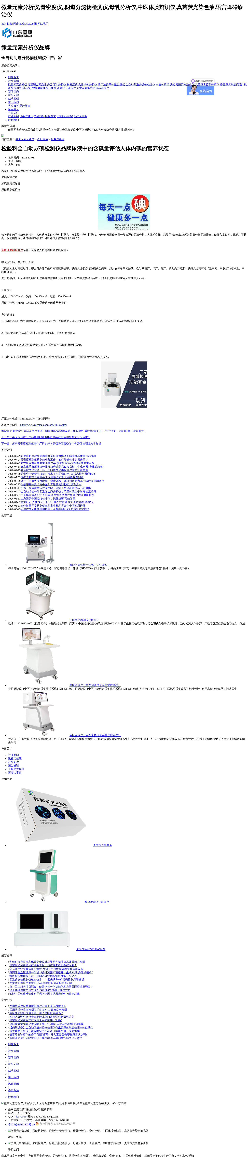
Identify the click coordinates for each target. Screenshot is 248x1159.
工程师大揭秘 (65, 116)
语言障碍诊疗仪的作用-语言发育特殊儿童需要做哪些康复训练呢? (48, 1034)
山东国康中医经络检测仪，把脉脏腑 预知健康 (48, 498)
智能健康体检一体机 (44, 88)
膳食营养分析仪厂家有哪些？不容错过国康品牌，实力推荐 (44, 1031)
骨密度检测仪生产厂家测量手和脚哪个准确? (35, 1020)
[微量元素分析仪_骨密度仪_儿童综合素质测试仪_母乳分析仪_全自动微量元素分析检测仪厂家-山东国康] (17, 38)
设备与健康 (26, 116)
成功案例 (13, 98)
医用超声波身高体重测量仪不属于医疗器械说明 (37, 1006)
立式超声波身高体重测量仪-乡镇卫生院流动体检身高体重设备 (57, 463)
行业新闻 (13, 116)
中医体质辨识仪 (165, 84)
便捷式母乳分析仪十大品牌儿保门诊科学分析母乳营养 (41, 1016)
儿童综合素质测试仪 (40, 84)
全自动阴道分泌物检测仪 (140, 84)
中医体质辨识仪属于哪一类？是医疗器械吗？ (36, 1013)
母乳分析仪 (59, 84)
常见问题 (13, 95)
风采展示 (13, 109)
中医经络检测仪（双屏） (84, 619)
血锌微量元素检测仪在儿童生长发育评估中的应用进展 (53, 505)
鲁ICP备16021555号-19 (21, 1124)
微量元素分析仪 (17, 84)
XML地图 (31, 23)
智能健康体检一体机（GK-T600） (90, 564)
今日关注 (13, 112)
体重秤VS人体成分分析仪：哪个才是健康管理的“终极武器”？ (57, 502)
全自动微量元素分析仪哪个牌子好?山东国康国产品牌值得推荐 (46, 1023)
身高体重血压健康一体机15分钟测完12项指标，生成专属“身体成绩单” (62, 466)
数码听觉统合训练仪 (97, 901)
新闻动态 (13, 91)
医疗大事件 (80, 116)
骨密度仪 (72, 84)
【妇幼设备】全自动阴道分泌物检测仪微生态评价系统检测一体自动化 (51, 1027)
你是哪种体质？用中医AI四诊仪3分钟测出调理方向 (51, 484)
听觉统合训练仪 (66, 88)
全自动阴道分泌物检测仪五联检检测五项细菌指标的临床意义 (45, 1038)
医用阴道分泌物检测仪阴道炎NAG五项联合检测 (38, 1009)
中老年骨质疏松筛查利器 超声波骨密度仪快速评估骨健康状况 (57, 495)
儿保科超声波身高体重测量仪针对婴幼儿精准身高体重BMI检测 (58, 456)
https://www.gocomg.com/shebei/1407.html (43, 424)
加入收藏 (6, 23)
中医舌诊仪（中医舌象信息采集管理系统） (95, 735)
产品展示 (13, 80)
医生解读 (50, 116)
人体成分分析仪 (87, 84)
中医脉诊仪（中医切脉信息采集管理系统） (95, 685)
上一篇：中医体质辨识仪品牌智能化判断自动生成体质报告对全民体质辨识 (45, 437)
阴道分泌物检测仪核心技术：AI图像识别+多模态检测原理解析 (58, 473)
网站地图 (42, 23)
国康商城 (18, 23)
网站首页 (13, 77)
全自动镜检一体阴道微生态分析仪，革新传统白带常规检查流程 (58, 491)
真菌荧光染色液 (102, 845)
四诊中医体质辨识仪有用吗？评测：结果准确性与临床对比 (56, 488)
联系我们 (13, 119)
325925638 (22, 1116)
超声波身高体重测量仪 (111, 84)
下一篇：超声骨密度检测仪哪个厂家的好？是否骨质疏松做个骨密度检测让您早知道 (51, 443)
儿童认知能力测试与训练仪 (93, 88)
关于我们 (13, 102)
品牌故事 (25, 105)
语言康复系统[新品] (231, 84)
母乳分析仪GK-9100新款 (90, 949)
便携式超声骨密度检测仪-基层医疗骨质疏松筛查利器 (52, 477)
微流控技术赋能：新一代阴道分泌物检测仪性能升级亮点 (54, 470)
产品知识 (39, 116)
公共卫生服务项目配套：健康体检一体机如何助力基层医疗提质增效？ (62, 480)
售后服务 (13, 105)
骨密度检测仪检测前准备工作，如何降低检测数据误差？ (54, 459)
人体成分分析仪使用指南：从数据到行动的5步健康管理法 (55, 509)
